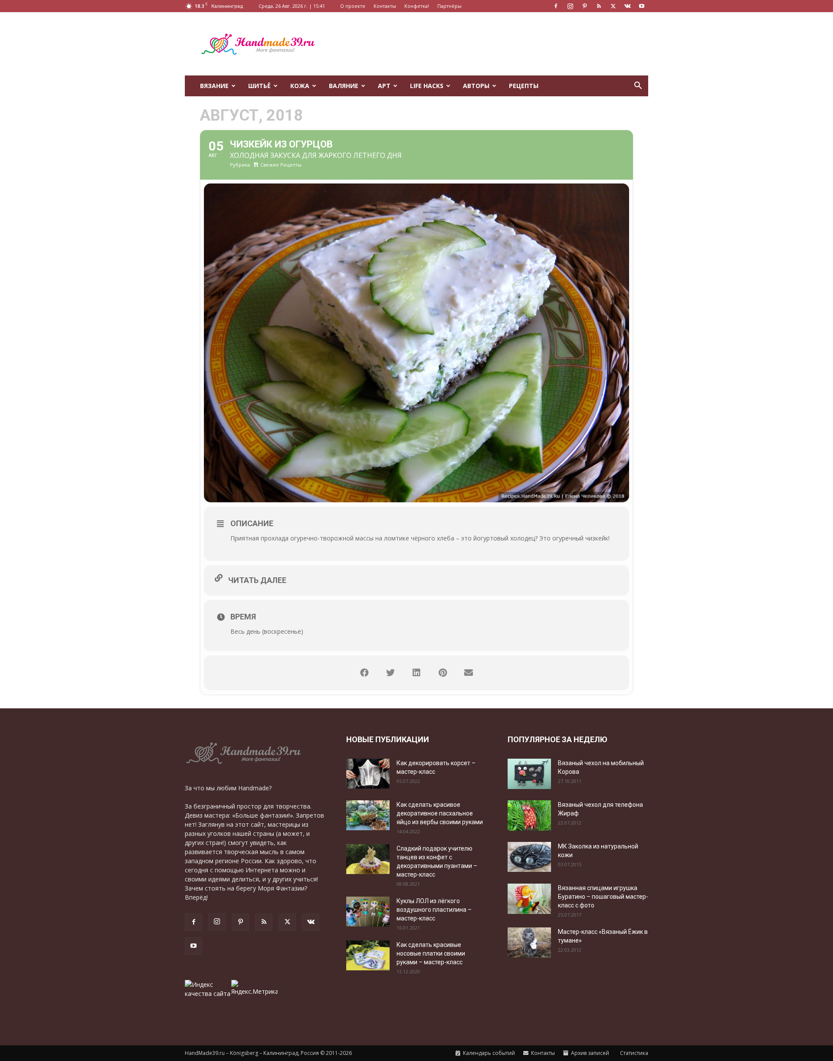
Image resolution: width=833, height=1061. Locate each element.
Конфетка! (416, 6)
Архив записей (589, 1053)
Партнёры (449, 6)
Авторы (476, 86)
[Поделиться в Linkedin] (416, 673)
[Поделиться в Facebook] (364, 673)
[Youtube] (641, 6)
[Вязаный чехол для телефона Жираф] (529, 815)
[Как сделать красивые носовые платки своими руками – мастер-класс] (368, 955)
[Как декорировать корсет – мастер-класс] (368, 774)
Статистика (633, 1053)
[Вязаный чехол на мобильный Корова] (529, 774)
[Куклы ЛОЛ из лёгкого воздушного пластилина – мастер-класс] (368, 912)
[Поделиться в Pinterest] (442, 673)
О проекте (352, 6)
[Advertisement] (490, 43)
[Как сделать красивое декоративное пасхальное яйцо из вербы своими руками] (368, 815)
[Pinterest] (584, 6)
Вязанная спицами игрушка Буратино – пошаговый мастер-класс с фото (603, 896)
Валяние (343, 86)
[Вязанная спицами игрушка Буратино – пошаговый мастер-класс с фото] (529, 899)
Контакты (385, 6)
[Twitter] (613, 6)
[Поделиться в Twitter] (390, 673)
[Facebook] (555, 6)
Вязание (214, 86)
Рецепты (523, 86)
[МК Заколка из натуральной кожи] (529, 857)
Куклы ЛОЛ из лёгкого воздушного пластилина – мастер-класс (434, 909)
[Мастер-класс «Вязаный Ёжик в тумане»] (529, 942)
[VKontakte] (627, 6)
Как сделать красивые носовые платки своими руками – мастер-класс (431, 953)
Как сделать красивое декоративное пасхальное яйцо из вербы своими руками (440, 813)
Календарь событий (488, 1053)
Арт (384, 86)
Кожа (299, 86)
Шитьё (259, 86)
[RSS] (598, 6)
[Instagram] (570, 6)
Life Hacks (426, 86)
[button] (637, 86)
